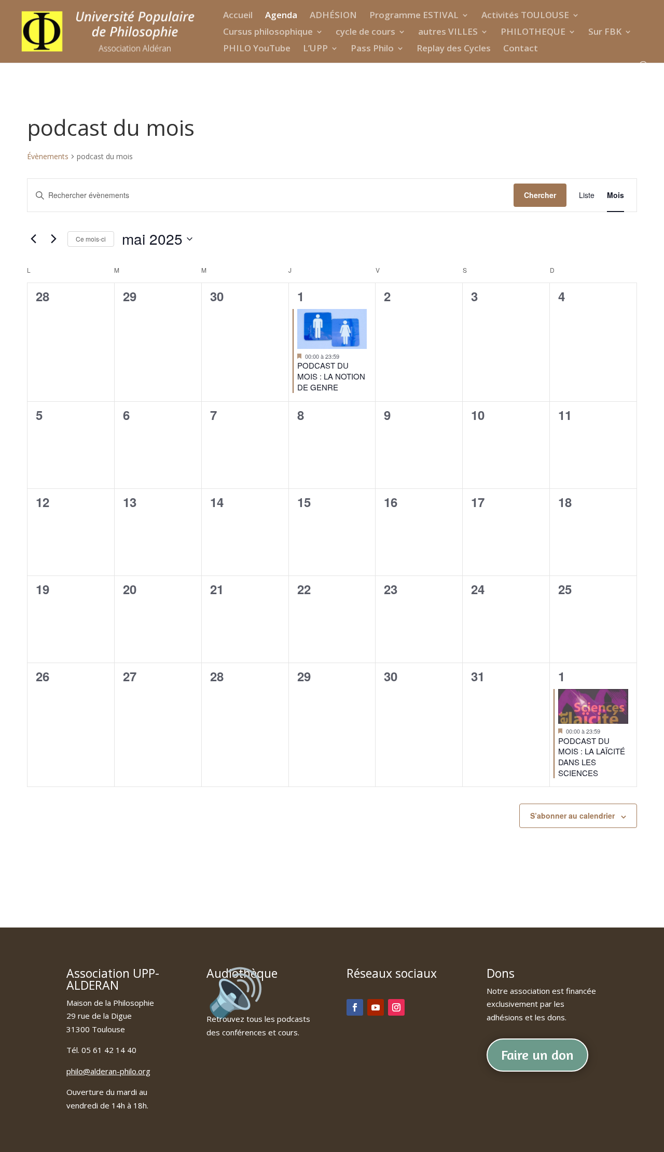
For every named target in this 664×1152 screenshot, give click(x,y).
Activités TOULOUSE (525, 16)
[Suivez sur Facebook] (355, 1007)
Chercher (540, 195)
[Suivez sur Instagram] (396, 1007)
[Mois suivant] (53, 239)
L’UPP (315, 49)
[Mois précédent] (33, 239)
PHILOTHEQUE (533, 32)
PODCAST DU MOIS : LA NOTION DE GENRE (331, 376)
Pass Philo (372, 49)
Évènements (47, 156)
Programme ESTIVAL (414, 16)
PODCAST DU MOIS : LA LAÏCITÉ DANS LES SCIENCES (591, 756)
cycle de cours (365, 32)
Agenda (281, 16)
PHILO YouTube (256, 49)
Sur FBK (604, 32)
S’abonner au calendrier (572, 815)
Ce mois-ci (91, 238)
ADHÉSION (333, 16)
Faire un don (537, 1055)
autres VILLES (448, 32)
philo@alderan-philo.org (108, 1071)
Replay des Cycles (454, 49)
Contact (520, 49)
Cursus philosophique (268, 32)
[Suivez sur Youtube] (375, 1007)
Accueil (238, 16)
